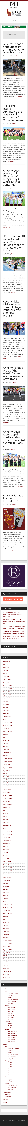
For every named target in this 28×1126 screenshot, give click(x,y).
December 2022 (7, 795)
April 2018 (6, 965)
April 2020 (6, 892)
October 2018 (6, 947)
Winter (7, 1029)
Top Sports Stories (8, 1092)
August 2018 (6, 953)
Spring (7, 1005)
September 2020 (7, 877)
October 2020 (6, 874)
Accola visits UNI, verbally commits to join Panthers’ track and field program (13, 308)
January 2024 (6, 755)
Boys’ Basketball (12, 1031)
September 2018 (7, 950)
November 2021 (7, 834)
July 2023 (5, 774)
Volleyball (10, 1003)
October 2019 (6, 910)
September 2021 (7, 840)
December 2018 (7, 941)
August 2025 (6, 698)
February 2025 (7, 716)
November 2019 (7, 907)
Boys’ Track (11, 1011)
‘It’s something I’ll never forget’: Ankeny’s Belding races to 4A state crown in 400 (14, 243)
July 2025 (5, 701)
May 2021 (5, 853)
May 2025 (5, 707)
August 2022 (6, 807)
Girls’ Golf (10, 1013)
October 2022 (6, 801)
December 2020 (7, 868)
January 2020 (6, 901)
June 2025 (6, 704)
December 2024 (7, 722)
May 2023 (5, 780)
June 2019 (6, 922)
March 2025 (6, 713)
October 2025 (6, 692)
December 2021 (7, 831)
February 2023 (7, 789)
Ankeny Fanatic (14, 13)
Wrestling (10, 1089)
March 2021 (6, 859)
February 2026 (7, 680)
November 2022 (7, 798)
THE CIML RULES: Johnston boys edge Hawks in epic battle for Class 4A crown (13, 113)
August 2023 (6, 771)
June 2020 (6, 886)
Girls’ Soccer (11, 1015)
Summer (7, 1021)
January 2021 (6, 865)
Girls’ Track (11, 1019)
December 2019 (7, 904)
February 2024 (7, 752)
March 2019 (6, 931)
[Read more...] (19, 96)
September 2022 (7, 804)
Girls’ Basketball (12, 1037)
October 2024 (6, 728)
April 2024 (6, 746)
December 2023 (7, 758)
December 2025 (7, 686)
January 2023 (6, 792)
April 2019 (6, 928)
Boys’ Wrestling (12, 1041)
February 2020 (7, 898)
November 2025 (7, 689)
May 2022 (5, 816)
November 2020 (7, 871)
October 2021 (6, 837)
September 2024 (7, 731)
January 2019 (6, 937)
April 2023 (6, 783)
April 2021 (6, 856)
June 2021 (6, 849)
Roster (12, 1027)
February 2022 (7, 825)
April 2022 (6, 819)
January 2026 (6, 683)
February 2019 (7, 934)
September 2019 (7, 913)
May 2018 (5, 962)
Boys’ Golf (10, 995)
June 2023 (6, 777)
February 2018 (7, 971)
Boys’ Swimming (12, 1035)
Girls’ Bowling (11, 1039)
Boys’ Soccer (11, 1007)
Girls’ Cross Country (13, 999)
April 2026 (6, 673)
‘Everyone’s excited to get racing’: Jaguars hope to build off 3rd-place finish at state (12, 614)
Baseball (10, 1023)
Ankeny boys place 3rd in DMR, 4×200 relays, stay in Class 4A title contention (12, 177)
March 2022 (6, 822)
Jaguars (5, 1044)
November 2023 (7, 761)
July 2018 (5, 956)
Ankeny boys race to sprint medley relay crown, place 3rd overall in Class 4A (14, 438)
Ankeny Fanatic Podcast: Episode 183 (13, 498)
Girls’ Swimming (12, 1001)
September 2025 (7, 695)
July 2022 (5, 810)
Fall (6, 991)
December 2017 (7, 977)
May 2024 (5, 743)
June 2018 (6, 959)
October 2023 (6, 765)
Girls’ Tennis (11, 1017)
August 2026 (6, 661)
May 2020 (5, 889)
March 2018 (6, 968)
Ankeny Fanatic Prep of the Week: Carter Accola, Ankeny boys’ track (13, 373)
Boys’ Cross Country (13, 993)
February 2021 (7, 862)
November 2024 (7, 725)
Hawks (5, 989)
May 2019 (5, 925)
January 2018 (6, 974)
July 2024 (5, 737)
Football (10, 997)
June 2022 (6, 813)
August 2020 (6, 880)
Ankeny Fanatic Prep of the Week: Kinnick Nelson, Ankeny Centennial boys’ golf (14, 621)
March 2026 (6, 677)
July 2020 (5, 883)
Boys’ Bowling (11, 1033)
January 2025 (6, 719)
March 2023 (6, 786)
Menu (15, 21)
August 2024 (6, 734)
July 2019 (5, 919)
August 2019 (6, 916)
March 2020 (6, 895)
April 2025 (6, 710)
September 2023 (7, 768)
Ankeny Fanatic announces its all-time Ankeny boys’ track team (13, 48)
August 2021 (6, 843)
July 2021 (5, 846)
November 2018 (7, 944)
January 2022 (6, 828)
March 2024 (6, 749)
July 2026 (5, 664)
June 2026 (6, 667)
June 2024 (6, 740)
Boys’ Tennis (11, 1009)
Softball (10, 1025)
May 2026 (5, 670)
